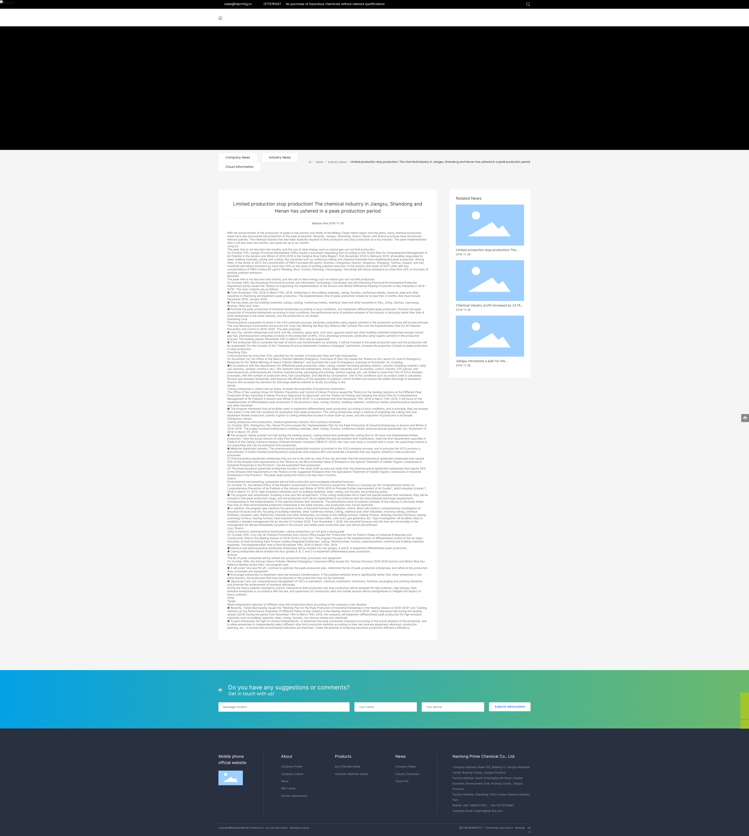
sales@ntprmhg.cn (238, 4)
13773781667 (273, 4)
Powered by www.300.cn (499, 827)
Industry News (280, 157)
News (319, 162)
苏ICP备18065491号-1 (471, 827)
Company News (237, 157)
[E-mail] (744, 697)
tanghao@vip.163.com (488, 810)
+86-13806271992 (474, 805)
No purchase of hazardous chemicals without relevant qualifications (335, 4)
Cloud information (239, 166)
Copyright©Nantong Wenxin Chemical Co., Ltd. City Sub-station (253, 827)
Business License (299, 827)
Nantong (519, 827)
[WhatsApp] (744, 705)
